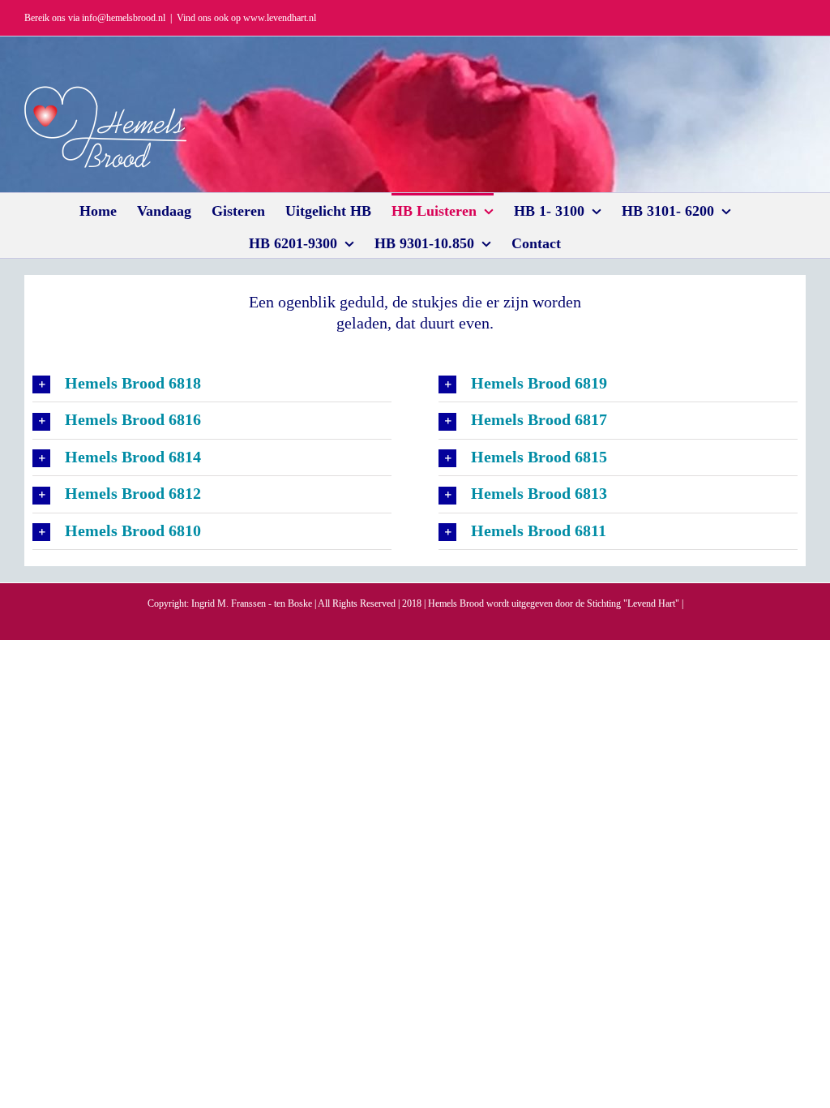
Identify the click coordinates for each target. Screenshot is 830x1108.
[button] (211, 384)
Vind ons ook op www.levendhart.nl (246, 18)
